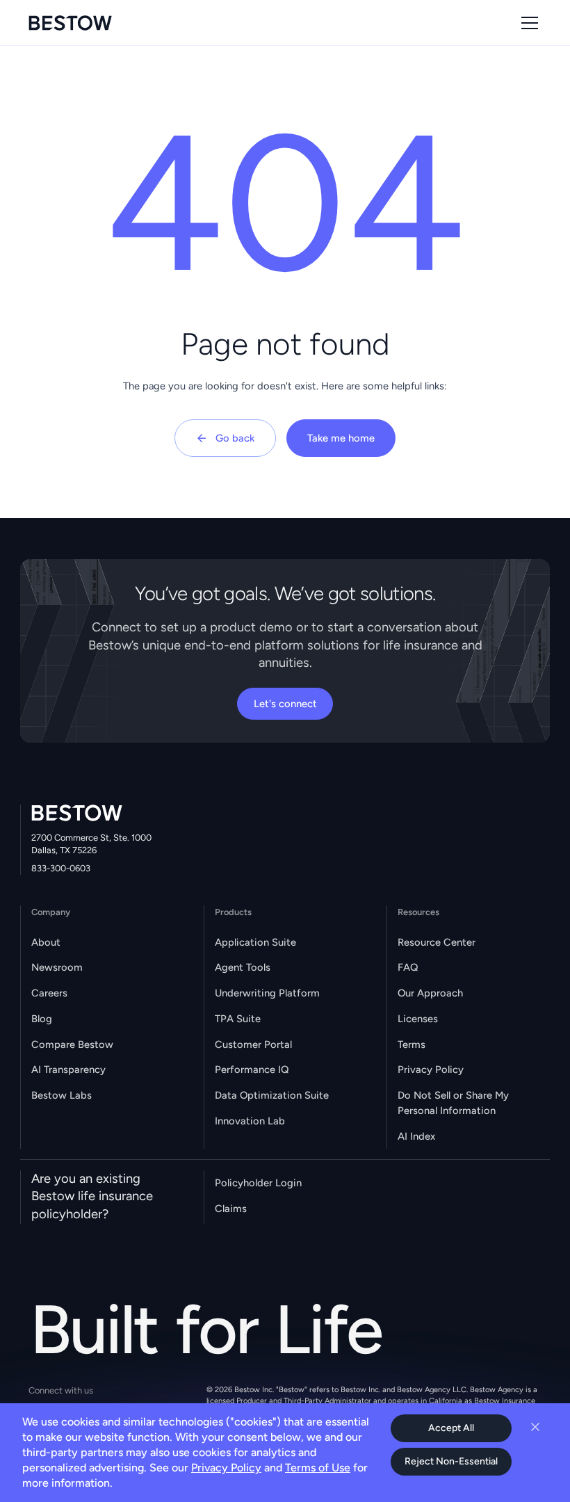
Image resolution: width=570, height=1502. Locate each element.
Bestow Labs (61, 1095)
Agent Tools (242, 967)
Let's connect (285, 703)
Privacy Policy (431, 1069)
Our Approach (430, 993)
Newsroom (57, 967)
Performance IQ (251, 1069)
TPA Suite (238, 1018)
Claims (231, 1208)
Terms (411, 1044)
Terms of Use (317, 1467)
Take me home (341, 438)
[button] (527, 23)
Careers (49, 993)
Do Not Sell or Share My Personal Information (453, 1103)
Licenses (418, 1018)
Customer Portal (253, 1044)
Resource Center (436, 942)
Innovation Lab (250, 1121)
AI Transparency (68, 1069)
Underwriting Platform (267, 993)
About (45, 942)
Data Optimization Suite (272, 1095)
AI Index (416, 1136)
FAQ (408, 967)
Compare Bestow (72, 1044)
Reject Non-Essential (451, 1461)
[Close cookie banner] (535, 1426)
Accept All (451, 1428)
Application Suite (255, 942)
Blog (41, 1018)
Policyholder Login (258, 1183)
